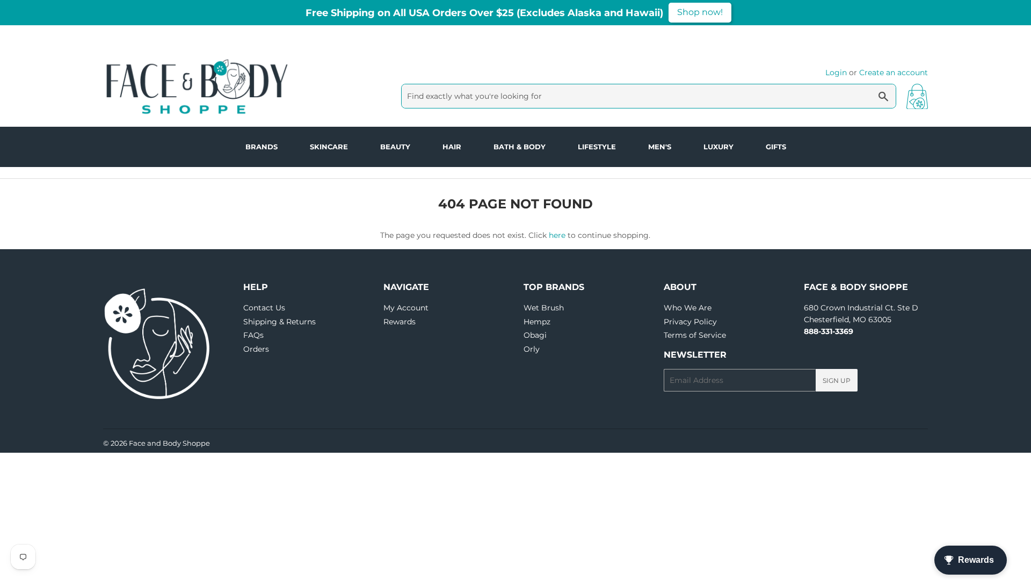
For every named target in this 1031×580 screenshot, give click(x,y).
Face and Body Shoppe (169, 443)
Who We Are (687, 308)
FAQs (253, 335)
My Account (406, 308)
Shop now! (700, 12)
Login (836, 72)
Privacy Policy (690, 322)
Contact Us (264, 308)
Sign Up (837, 380)
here (557, 235)
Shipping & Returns (279, 322)
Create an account (893, 72)
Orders (256, 349)
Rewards (399, 322)
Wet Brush (544, 308)
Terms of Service (695, 335)
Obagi (535, 335)
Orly (532, 349)
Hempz (537, 322)
